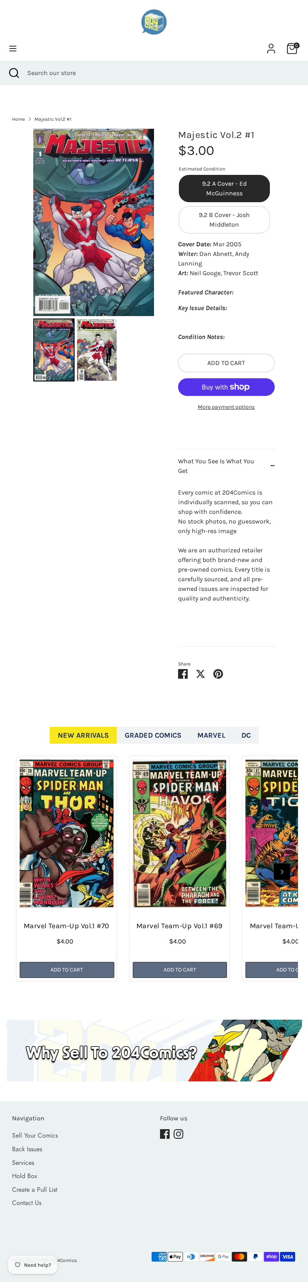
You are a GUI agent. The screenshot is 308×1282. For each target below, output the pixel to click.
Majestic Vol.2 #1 (52, 119)
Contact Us (26, 1202)
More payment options (226, 407)
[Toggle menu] (13, 48)
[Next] (282, 872)
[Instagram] (178, 1134)
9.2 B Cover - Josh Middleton (224, 219)
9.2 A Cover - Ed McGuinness (224, 188)
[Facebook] (165, 1134)
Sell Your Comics (35, 1135)
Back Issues (27, 1149)
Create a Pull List (34, 1189)
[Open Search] (13, 73)
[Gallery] (93, 256)
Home (18, 119)
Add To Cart (67, 969)
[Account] (271, 45)
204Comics (64, 1260)
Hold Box (24, 1176)
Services (23, 1162)
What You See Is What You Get (216, 466)
